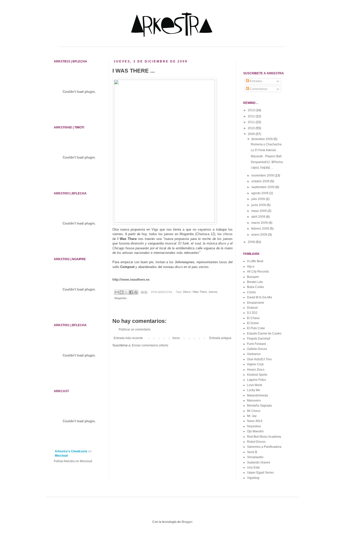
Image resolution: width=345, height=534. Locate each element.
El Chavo (253, 318)
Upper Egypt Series (260, 472)
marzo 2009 (259, 223)
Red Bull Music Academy (264, 436)
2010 (252, 128)
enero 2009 (259, 234)
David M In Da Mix (259, 297)
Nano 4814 (254, 421)
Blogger (187, 522)
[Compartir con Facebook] (131, 292)
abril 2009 (258, 216)
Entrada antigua (220, 338)
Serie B (252, 452)
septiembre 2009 (263, 187)
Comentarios (258, 89)
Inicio (176, 338)
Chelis (251, 292)
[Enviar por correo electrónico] (116, 292)
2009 (252, 134)
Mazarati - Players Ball (266, 156)
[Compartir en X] (126, 292)
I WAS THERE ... (262, 168)
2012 (252, 116)
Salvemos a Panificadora (264, 447)
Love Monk (254, 385)
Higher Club (255, 364)
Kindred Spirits (257, 374)
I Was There (199, 292)
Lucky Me (253, 390)
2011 (252, 122)
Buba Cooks (255, 287)
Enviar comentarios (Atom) (150, 345)
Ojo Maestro (255, 431)
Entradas (255, 81)
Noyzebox (254, 426)
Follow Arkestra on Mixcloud (73, 461)
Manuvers (254, 400)
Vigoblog (253, 478)
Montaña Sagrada (259, 405)
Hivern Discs (255, 369)
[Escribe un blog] (121, 292)
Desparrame (255, 302)
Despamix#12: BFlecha (267, 162)
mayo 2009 (259, 211)
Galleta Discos (257, 349)
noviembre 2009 (263, 175)
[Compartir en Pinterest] (135, 292)
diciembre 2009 (262, 139)
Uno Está (253, 467)
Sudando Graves (258, 462)
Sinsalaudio (255, 457)
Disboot (252, 307)
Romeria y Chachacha (266, 144)
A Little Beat (255, 261)
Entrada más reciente (128, 338)
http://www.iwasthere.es (131, 279)
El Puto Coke (256, 328)
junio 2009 (259, 205)
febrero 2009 (260, 228)
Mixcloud (61, 455)
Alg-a (250, 266)
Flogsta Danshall (258, 338)
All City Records (258, 271)
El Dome (253, 323)
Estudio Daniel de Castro (264, 333)
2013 (252, 110)
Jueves (212, 292)
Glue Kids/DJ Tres (259, 359)
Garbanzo (254, 354)
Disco (186, 292)
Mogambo (120, 298)
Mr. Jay (252, 416)
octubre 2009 (260, 181)
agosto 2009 (260, 193)
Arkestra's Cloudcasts (71, 451)
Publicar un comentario (135, 329)
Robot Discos (256, 441)
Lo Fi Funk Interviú (263, 150)
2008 (252, 242)
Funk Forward (256, 344)
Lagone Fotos (256, 380)
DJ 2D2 (252, 313)
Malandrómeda (257, 395)
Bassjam (253, 277)
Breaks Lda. (255, 282)
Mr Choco (253, 411)
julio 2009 (258, 199)
